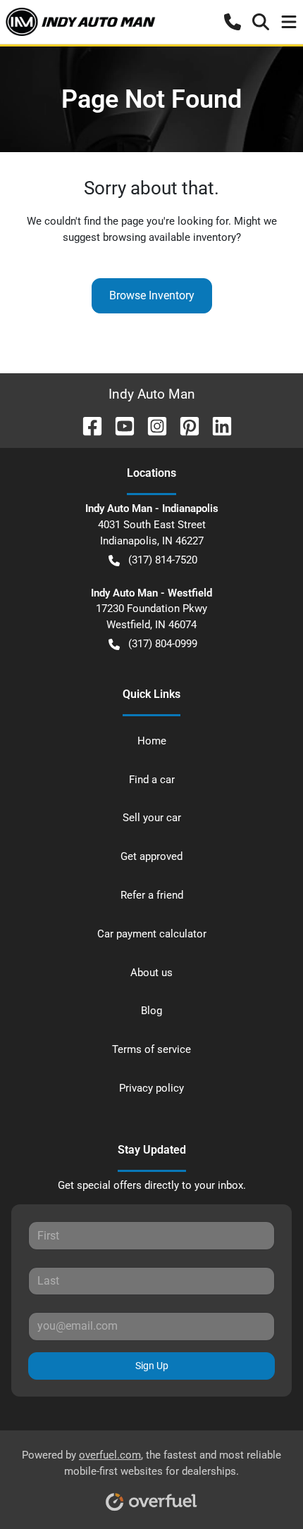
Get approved (151, 856)
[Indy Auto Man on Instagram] (151, 425)
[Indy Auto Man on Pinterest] (184, 425)
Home (151, 741)
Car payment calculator (151, 934)
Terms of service (151, 1049)
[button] (232, 22)
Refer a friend (151, 895)
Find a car (152, 779)
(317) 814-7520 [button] (162, 560)
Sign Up (151, 1365)
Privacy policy (151, 1088)
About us (151, 972)
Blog (151, 1010)
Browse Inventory (151, 295)
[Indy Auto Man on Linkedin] (216, 425)
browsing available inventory (169, 237)
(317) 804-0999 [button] (162, 643)
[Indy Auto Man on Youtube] (119, 425)
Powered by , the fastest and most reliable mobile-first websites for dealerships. (151, 1463)
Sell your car (152, 817)
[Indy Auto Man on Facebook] (86, 425)
